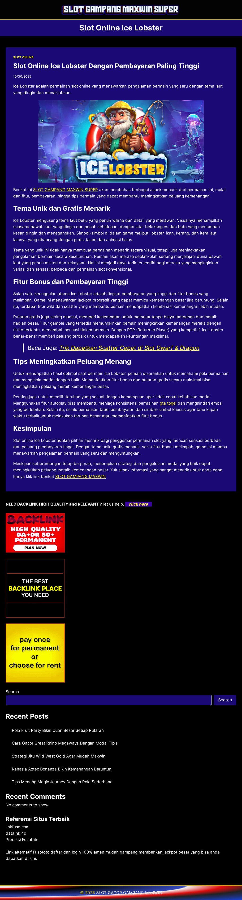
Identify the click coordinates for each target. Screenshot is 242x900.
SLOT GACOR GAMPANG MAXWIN (129, 892)
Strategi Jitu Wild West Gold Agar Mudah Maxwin (58, 756)
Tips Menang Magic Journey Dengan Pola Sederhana (62, 781)
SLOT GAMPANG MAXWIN (80, 476)
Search (12, 691)
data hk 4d (16, 833)
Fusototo (41, 852)
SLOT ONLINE (23, 57)
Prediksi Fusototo (22, 839)
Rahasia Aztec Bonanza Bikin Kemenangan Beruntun (61, 769)
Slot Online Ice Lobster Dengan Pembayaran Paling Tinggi (106, 66)
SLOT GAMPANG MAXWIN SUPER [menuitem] (65, 189)
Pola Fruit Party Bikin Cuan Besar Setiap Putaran (58, 730)
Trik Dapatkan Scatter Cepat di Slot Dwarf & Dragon (129, 347)
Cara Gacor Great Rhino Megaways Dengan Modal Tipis (65, 743)
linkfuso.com (18, 827)
